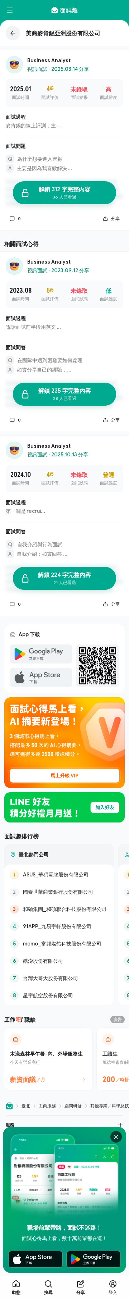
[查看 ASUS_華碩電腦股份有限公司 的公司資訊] (59, 874)
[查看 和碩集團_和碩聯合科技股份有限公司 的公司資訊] (59, 909)
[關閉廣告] (116, 1137)
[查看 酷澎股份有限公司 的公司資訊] (59, 961)
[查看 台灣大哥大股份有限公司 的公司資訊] (59, 978)
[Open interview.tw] (9, 1106)
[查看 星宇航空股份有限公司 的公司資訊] (59, 995)
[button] (64, 1124)
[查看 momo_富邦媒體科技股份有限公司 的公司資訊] (59, 943)
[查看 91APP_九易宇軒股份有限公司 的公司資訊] (59, 926)
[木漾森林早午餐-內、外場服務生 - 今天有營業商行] (48, 1059)
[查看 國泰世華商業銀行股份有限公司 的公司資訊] (59, 892)
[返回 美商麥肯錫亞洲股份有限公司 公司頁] (64, 33)
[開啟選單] (10, 10)
